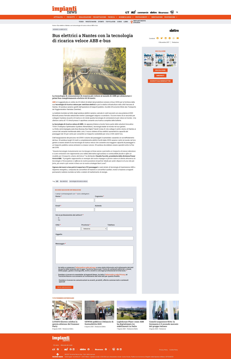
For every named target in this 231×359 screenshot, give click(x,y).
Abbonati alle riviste (66, 345)
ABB (57, 181)
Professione (169, 17)
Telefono (111, 225)
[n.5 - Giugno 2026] (160, 61)
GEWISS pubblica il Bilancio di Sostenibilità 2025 (99, 322)
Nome (58, 196)
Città (58, 225)
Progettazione (99, 17)
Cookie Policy (173, 349)
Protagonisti (141, 17)
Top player (110, 22)
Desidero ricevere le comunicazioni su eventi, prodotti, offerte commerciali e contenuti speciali (93, 281)
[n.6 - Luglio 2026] (149, 61)
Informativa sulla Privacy (115, 275)
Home (54, 25)
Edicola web (160, 70)
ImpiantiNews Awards (139, 21)
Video (81, 22)
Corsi (119, 22)
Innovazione (157, 17)
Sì (58, 218)
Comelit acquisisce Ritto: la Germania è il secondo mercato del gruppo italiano (163, 323)
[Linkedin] (74, 349)
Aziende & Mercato (60, 29)
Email (58, 206)
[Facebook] (58, 349)
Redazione (175, 42)
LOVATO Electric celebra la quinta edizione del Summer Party (65, 323)
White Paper (90, 22)
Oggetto (58, 234)
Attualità (58, 17)
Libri (126, 22)
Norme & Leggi (125, 17)
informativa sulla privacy (86, 267)
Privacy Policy (163, 349)
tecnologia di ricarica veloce (78, 181)
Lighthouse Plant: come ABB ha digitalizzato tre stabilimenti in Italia (130, 323)
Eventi (101, 22)
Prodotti (71, 17)
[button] (177, 12)
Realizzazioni (85, 17)
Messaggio (60, 244)
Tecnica (111, 17)
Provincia (85, 225)
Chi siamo (56, 345)
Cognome (99, 196)
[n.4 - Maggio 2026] (171, 61)
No (59, 220)
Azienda (98, 206)
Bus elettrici (63, 181)
